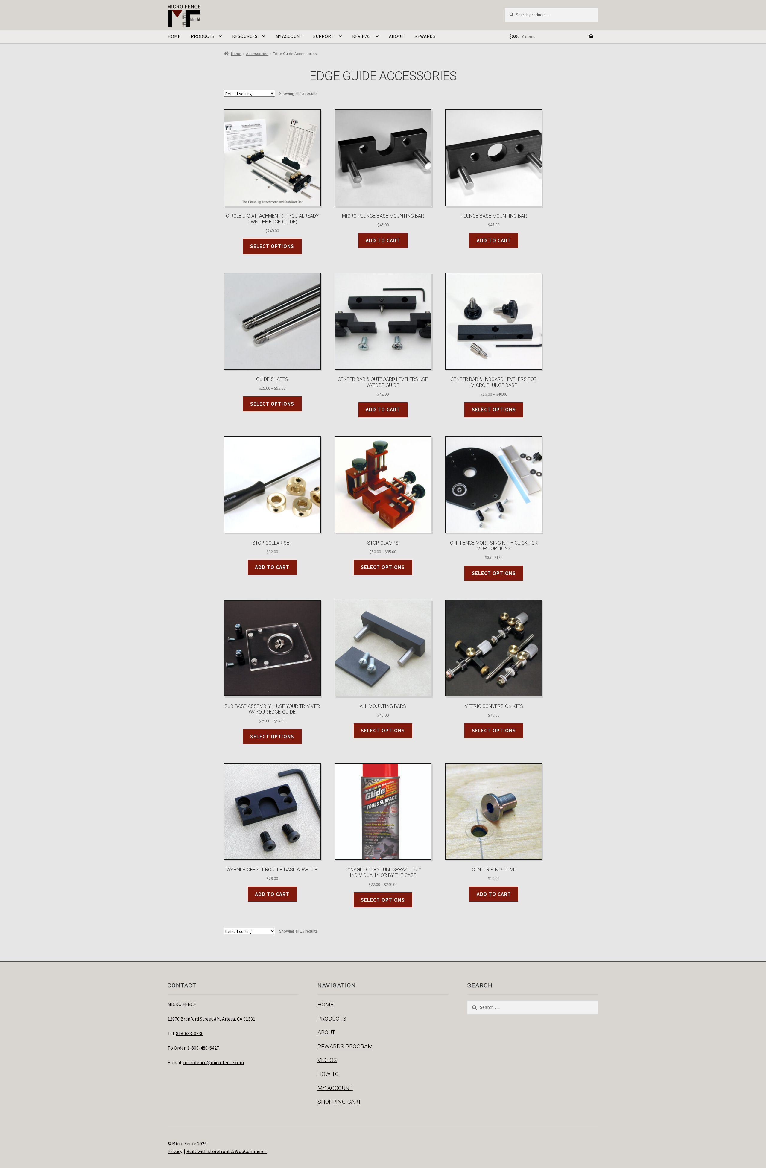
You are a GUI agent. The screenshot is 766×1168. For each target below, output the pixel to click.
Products (202, 36)
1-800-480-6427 (203, 1048)
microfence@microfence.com (213, 1062)
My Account (289, 36)
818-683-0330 (189, 1033)
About (396, 36)
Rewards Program (345, 1046)
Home (174, 36)
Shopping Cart (339, 1101)
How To (328, 1073)
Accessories (257, 53)
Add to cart (383, 240)
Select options (272, 246)
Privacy (175, 1151)
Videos (327, 1060)
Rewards (424, 36)
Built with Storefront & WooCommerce (226, 1151)
